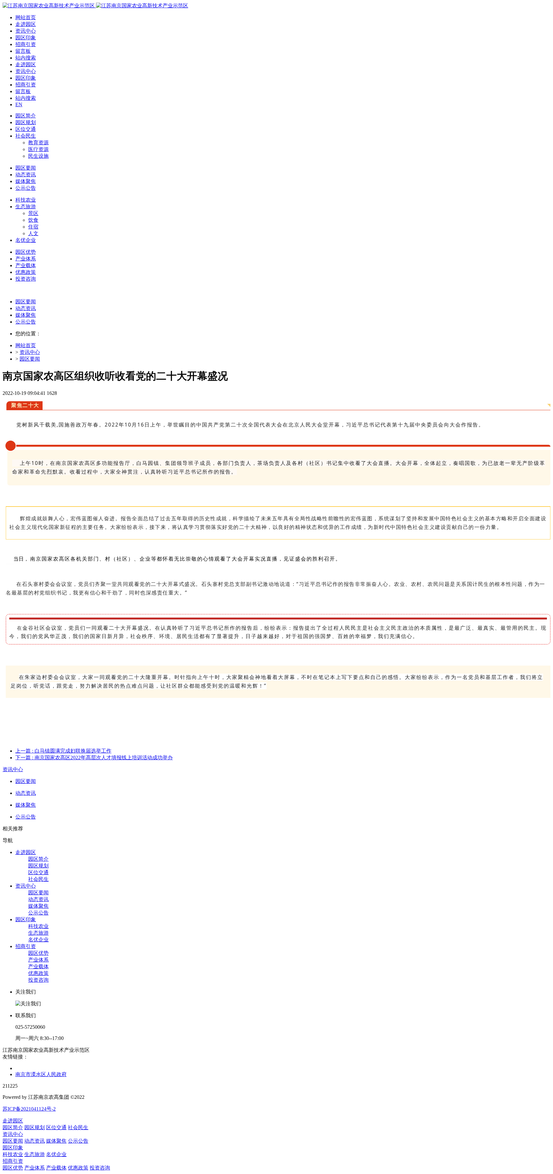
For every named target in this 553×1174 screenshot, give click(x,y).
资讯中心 (30, 352)
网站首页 (25, 17)
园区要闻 (25, 301)
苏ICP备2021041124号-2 (29, 1109)
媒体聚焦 (25, 315)
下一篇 (94, 757)
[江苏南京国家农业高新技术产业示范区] (95, 5)
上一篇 (63, 751)
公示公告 (25, 321)
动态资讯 (25, 308)
